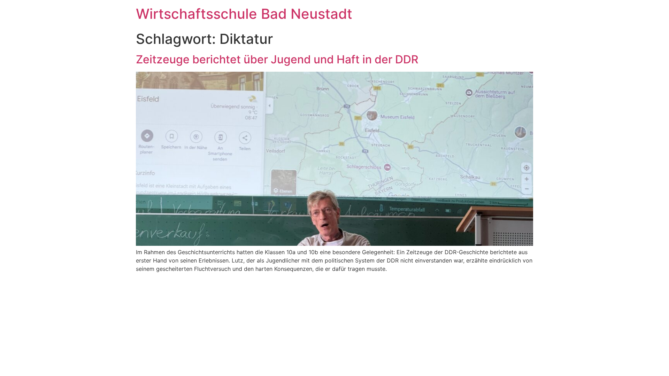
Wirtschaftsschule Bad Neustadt (244, 13)
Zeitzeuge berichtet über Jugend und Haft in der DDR (277, 59)
